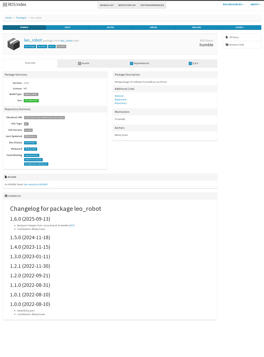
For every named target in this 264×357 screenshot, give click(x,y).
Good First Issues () (33, 159)
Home (9, 17)
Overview (30, 62)
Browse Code (236, 44)
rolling (196, 27)
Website (119, 95)
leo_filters (42, 46)
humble (24, 27)
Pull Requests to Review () (36, 164)
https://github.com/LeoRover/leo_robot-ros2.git (44, 117)
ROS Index (16, 4)
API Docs (234, 37)
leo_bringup (30, 46)
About (255, 4)
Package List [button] (107, 5)
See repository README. (36, 184)
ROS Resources (232, 4)
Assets (84, 63)
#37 (72, 225)
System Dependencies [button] (152, 5)
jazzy (67, 27)
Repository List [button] (127, 5)
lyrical (153, 27)
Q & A (194, 63)
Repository (121, 103)
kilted (110, 27)
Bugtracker (121, 99)
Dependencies (140, 63)
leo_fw (51, 46)
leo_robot (33, 40)
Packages (21, 17)
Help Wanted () (31, 155)
